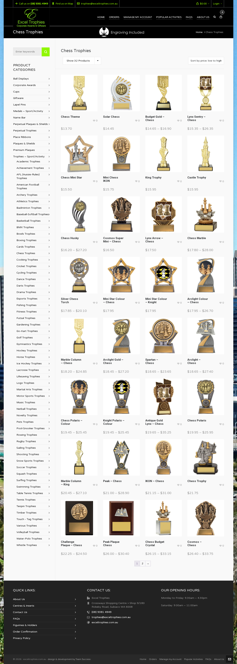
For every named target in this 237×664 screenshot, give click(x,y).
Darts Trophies (25, 285)
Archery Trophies (26, 194)
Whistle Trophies (26, 545)
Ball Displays (21, 78)
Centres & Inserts (23, 605)
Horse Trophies (25, 357)
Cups (16, 91)
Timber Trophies (26, 512)
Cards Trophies (25, 246)
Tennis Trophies (26, 499)
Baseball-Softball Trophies (32, 214)
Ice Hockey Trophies (29, 363)
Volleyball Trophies (27, 532)
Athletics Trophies (27, 201)
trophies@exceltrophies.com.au (99, 3)
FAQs (16, 618)
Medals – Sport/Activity (28, 111)
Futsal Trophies (25, 318)
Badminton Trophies (28, 207)
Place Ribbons (22, 137)
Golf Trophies (24, 337)
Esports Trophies (26, 298)
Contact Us (20, 612)
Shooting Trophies (27, 454)
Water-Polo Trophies (29, 538)
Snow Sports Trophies (30, 460)
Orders (153, 659)
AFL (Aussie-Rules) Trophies (28, 176)
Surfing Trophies (26, 480)
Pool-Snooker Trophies (30, 428)
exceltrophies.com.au (105, 622)
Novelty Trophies (26, 415)
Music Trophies (25, 402)
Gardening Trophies (28, 324)
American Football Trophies (27, 186)
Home (199, 32)
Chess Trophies (25, 253)
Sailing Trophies (26, 447)
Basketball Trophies (28, 220)
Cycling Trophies (26, 272)
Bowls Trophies (25, 233)
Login (216, 3)
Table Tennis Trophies (29, 493)
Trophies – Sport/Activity (29, 156)
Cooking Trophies (27, 259)
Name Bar (19, 117)
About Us (19, 599)
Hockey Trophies (26, 350)
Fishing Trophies (26, 305)
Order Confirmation (25, 631)
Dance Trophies (26, 279)
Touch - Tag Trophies (29, 519)
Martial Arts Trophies (29, 389)
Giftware (18, 98)
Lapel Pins (19, 104)
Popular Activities (193, 659)
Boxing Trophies (26, 240)
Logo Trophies (25, 383)
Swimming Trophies (28, 486)
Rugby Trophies (26, 441)
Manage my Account (170, 659)
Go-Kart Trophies (27, 331)
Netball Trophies (26, 408)
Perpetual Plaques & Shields (30, 124)
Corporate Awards (24, 85)
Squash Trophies (26, 473)
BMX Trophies (25, 227)
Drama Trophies (26, 292)
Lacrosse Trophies (27, 370)
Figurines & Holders (25, 625)
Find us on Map (64, 3)
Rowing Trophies (26, 434)
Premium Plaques (24, 150)
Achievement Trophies (30, 168)
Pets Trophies (25, 421)
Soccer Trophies (26, 467)
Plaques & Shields (24, 143)
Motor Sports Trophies (30, 396)
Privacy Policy (21, 638)
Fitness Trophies (26, 311)
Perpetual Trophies (24, 130)
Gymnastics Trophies (29, 344)
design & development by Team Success (69, 659)
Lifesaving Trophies (28, 376)
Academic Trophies (28, 161)
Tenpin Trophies (26, 506)
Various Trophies (26, 525)
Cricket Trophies (26, 266)
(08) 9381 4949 (101, 612)
